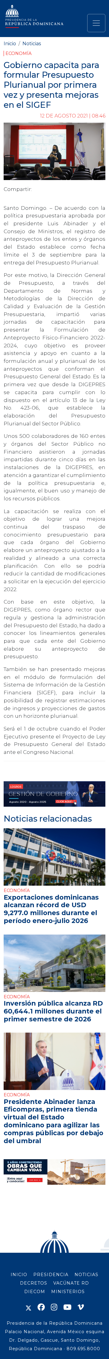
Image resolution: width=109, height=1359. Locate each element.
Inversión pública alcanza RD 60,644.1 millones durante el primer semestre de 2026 (53, 1011)
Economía (18, 53)
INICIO (19, 1274)
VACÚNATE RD (71, 1283)
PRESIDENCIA (50, 1274)
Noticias (31, 43)
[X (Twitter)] (28, 1307)
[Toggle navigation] (96, 23)
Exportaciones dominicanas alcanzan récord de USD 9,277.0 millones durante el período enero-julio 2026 (51, 909)
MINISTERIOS (68, 1291)
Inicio (10, 43)
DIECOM (34, 1291)
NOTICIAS (86, 1274)
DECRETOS (33, 1283)
